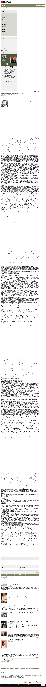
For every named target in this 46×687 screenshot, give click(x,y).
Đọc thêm (37, 590)
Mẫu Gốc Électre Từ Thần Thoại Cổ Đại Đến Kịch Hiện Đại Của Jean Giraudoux (21, 612)
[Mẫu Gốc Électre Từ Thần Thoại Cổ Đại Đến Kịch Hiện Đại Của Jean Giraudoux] (4, 615)
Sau (37, 91)
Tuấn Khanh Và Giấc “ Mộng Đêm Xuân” (14, 592)
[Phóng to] (2, 91)
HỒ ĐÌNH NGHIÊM (4, 50)
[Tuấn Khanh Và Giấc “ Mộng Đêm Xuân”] (4, 598)
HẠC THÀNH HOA (4, 44)
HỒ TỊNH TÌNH (10, 586)
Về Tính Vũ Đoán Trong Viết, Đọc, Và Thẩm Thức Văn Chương (18, 621)
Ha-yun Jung (3, 48)
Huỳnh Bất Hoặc (3, 653)
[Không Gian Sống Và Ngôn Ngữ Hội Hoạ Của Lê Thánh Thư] (4, 585)
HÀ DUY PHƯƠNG (4, 41)
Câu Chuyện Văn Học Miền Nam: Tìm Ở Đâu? (15, 639)
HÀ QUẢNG (3, 42)
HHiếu (2, 49)
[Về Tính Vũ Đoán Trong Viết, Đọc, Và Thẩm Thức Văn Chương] (4, 624)
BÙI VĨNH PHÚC (10, 623)
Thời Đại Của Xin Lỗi (4, 576)
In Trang (1, 556)
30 (23, 668)
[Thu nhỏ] (1, 91)
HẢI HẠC (2, 45)
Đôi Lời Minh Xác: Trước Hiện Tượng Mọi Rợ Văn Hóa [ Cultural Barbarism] (13, 659)
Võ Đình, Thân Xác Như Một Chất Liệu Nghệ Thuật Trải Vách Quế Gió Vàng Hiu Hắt (14, 605)
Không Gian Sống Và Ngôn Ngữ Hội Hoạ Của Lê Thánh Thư (17, 584)
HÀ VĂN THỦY (3, 43)
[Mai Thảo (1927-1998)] (4, 633)
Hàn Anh (2, 46)
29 (21, 668)
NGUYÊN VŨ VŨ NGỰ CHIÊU (5, 661)
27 (18, 668)
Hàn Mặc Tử (3, 47)
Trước (35, 91)
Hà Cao (2, 40)
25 (15, 668)
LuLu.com (14, 75)
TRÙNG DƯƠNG (3, 578)
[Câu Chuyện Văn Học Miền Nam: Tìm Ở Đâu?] (4, 644)
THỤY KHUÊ (3, 95)
